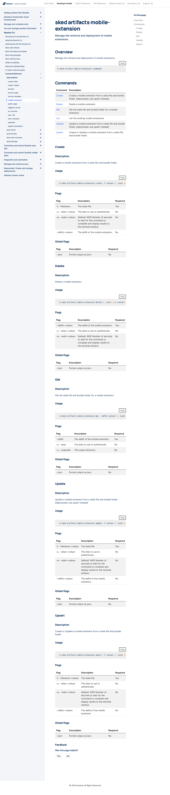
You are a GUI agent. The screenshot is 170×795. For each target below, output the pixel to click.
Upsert (139, 44)
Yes (58, 756)
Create (139, 28)
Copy (122, 63)
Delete (139, 32)
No (68, 756)
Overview (138, 20)
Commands (139, 24)
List (58, 118)
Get (137, 36)
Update (139, 40)
